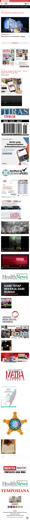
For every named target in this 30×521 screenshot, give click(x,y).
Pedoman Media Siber (15, 513)
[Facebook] (9, 507)
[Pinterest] (14, 507)
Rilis (8, 34)
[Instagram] (16, 507)
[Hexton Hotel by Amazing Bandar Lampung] (15, 25)
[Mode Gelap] (26, 4)
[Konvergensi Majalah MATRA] (5, 3)
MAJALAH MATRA (5, 75)
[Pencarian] (28, 4)
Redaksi (15, 510)
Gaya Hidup (3, 34)
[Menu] (2, 3)
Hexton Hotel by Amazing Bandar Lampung (13, 36)
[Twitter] (11, 507)
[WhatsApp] (19, 507)
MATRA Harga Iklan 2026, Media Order (15, 515)
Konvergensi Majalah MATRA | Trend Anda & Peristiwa (15, 512)
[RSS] (22, 507)
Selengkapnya (15, 42)
